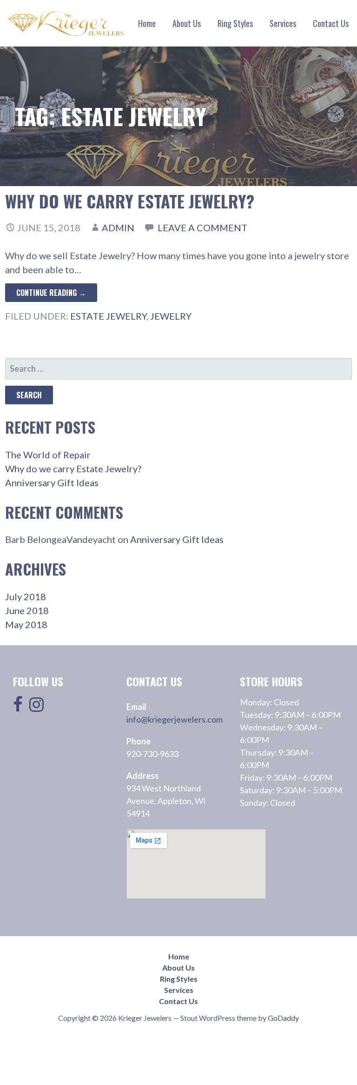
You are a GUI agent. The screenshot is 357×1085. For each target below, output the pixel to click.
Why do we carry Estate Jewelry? (129, 200)
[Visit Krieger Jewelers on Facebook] (18, 707)
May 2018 (26, 624)
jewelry (171, 315)
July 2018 (25, 596)
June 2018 (27, 610)
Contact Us (331, 23)
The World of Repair (48, 454)
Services (283, 23)
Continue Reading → (51, 292)
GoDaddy (283, 1017)
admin (118, 227)
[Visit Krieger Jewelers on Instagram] (36, 707)
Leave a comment (202, 227)
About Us (186, 23)
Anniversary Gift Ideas (52, 482)
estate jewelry (108, 315)
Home (147, 23)
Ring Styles (235, 23)
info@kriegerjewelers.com (174, 719)
